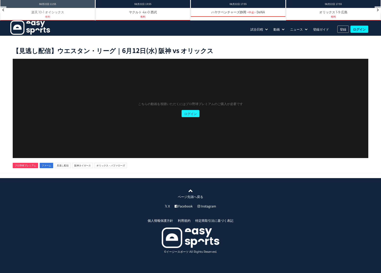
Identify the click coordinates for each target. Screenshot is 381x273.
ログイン (359, 29)
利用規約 (184, 220)
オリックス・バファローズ (110, 165)
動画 (276, 29)
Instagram (208, 206)
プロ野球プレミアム (25, 165)
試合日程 (256, 29)
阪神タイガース (82, 165)
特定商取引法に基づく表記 (214, 220)
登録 (343, 29)
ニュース (296, 29)
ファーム (46, 165)
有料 (47, 16)
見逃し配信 (63, 165)
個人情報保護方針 (160, 220)
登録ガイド (321, 29)
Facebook (185, 206)
